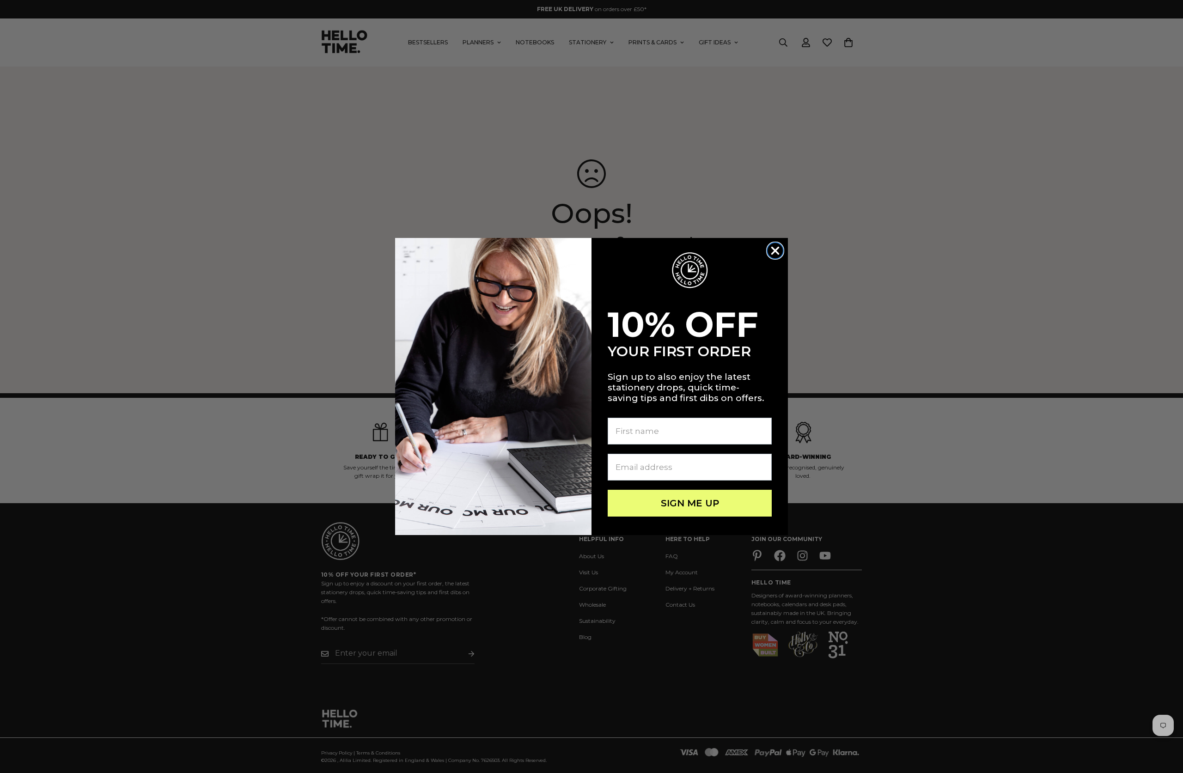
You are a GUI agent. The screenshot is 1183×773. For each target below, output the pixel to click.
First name (630, 410)
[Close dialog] (775, 251)
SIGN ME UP (690, 503)
